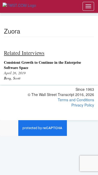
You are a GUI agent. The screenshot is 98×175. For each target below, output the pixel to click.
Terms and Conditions (76, 99)
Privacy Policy (82, 105)
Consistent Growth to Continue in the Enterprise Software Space (42, 65)
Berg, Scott (12, 78)
